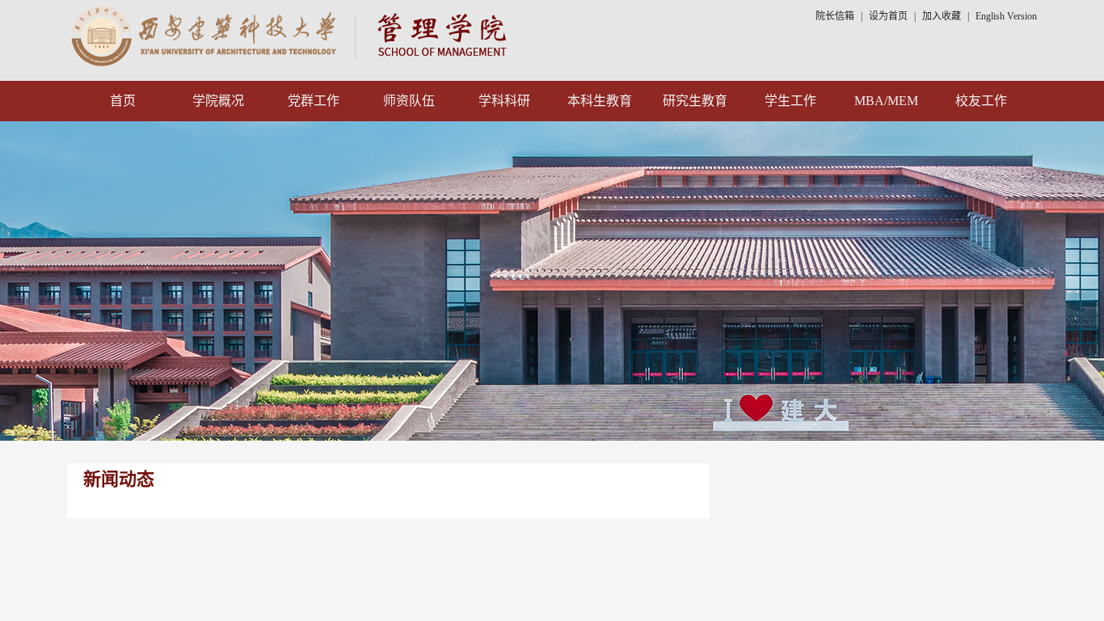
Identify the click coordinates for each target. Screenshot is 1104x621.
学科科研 (504, 101)
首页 (123, 101)
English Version (1006, 16)
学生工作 (790, 101)
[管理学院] (291, 34)
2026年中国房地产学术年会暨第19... (903, 553)
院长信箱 (834, 16)
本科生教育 (599, 101)
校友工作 (981, 101)
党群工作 (313, 101)
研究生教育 (695, 101)
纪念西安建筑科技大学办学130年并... (905, 517)
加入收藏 (942, 16)
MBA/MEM (886, 101)
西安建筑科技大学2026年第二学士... (902, 588)
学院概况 (218, 101)
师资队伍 (409, 101)
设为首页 (888, 16)
